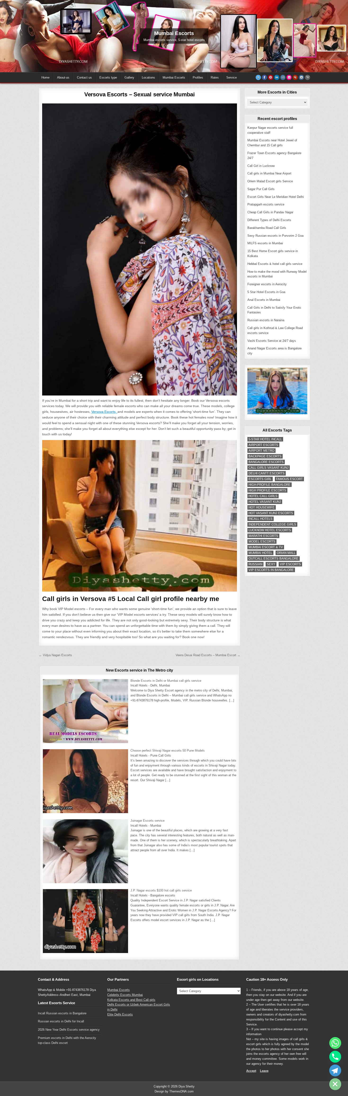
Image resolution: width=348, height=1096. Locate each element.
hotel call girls (263, 496)
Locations (148, 77)
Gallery (129, 77)
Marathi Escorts (263, 536)
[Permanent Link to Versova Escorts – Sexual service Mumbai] (139, 249)
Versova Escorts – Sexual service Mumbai (139, 94)
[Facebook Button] (264, 77)
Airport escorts (263, 445)
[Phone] (335, 1057)
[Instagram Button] (283, 77)
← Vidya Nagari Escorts (55, 655)
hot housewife (262, 507)
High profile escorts (267, 490)
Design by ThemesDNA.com (174, 1091)
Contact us (84, 77)
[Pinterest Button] (270, 77)
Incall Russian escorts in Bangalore (62, 1013)
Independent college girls (272, 524)
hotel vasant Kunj (265, 501)
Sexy (271, 564)
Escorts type (108, 77)
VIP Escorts (290, 564)
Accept (251, 1071)
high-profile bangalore (269, 484)
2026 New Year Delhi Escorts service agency (69, 1029)
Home (45, 77)
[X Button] (258, 77)
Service (231, 77)
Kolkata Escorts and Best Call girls (131, 1000)
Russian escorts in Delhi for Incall (61, 1021)
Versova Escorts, (104, 412)
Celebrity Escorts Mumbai (125, 995)
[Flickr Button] (289, 77)
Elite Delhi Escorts (120, 1014)
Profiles (198, 77)
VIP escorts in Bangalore (271, 570)
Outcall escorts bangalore (274, 558)
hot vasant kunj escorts (271, 513)
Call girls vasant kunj (269, 467)
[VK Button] (301, 77)
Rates (215, 77)
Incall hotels (260, 519)
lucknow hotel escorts (270, 530)
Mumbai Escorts (174, 77)
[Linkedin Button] (276, 77)
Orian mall (286, 553)
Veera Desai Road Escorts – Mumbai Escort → (208, 655)
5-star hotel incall (265, 439)
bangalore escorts (266, 462)
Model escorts (262, 541)
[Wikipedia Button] (307, 77)
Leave (264, 1071)
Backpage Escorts (265, 456)
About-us (63, 77)
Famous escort (289, 479)
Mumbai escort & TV (266, 547)
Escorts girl (260, 479)
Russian (255, 564)
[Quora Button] (295, 77)
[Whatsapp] (335, 1043)
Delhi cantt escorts (267, 473)
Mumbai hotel (260, 553)
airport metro (261, 450)
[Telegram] (335, 1070)
